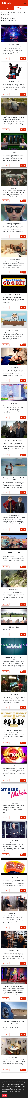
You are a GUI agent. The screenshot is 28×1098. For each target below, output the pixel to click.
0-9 (5, 12)
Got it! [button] (4, 1095)
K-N (17, 12)
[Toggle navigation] (25, 3)
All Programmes (21, 8)
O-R (19, 12)
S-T (23, 12)
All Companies (7, 8)
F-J (14, 12)
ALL (2, 12)
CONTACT (6, 58)
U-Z (25, 12)
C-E (11, 12)
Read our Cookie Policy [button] (15, 1091)
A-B (8, 12)
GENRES (5, 14)
